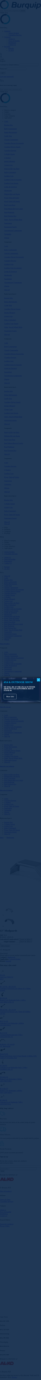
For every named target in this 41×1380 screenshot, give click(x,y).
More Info (10, 696)
